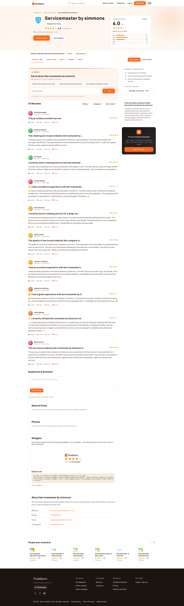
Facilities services (49, 13)
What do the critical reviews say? (43, 84)
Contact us (100, 586)
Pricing (115, 586)
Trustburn (40, 579)
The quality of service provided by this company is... (55, 240)
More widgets (36, 485)
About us (99, 582)
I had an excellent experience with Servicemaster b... (55, 267)
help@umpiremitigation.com (61, 520)
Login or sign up (141, 582)
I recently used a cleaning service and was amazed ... (55, 162)
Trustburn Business (120, 582)
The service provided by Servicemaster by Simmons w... (56, 348)
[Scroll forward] (154, 542)
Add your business (119, 589)
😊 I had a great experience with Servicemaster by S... (55, 294)
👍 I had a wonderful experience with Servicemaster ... (56, 186)
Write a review (108, 3)
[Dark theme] (149, 3)
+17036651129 (55, 515)
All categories (81, 582)
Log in (130, 3)
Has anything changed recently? (97, 84)
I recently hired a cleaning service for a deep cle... (53, 213)
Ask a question (37, 390)
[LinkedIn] (44, 593)
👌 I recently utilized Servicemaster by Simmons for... (55, 318)
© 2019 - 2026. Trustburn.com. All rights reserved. (51, 602)
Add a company (81, 589)
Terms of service (89, 602)
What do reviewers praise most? (70, 84)
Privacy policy (76, 602)
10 (76, 462)
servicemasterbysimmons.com (62, 510)
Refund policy (101, 602)
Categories (120, 3)
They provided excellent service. (45, 118)
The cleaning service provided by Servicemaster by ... (55, 135)
